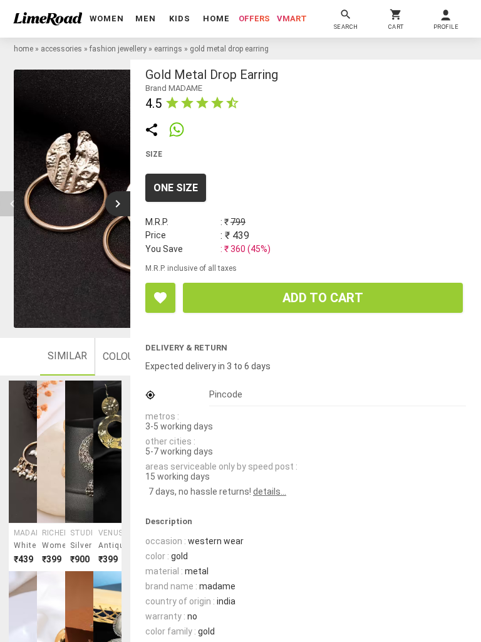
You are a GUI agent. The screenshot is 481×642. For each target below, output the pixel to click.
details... (269, 492)
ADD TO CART (322, 297)
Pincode (225, 394)
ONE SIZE (175, 188)
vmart (292, 18)
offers (254, 18)
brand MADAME (173, 88)
